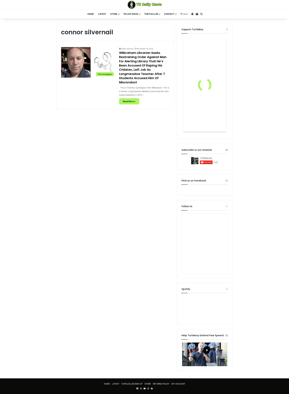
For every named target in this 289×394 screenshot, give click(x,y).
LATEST (102, 14)
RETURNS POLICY (161, 384)
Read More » (129, 101)
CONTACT (169, 14)
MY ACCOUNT (178, 384)
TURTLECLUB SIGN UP (131, 384)
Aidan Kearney (127, 49)
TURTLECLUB (151, 14)
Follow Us (187, 206)
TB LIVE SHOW (130, 14)
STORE (113, 14)
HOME (90, 14)
